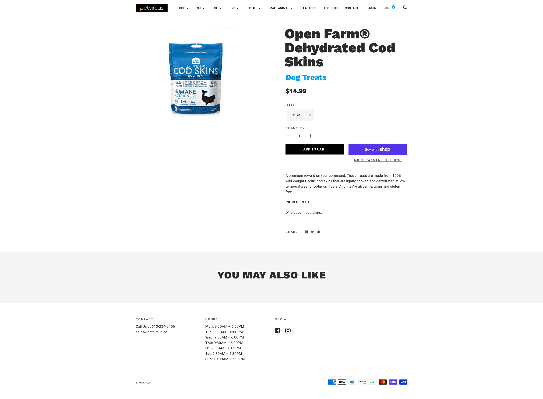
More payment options (378, 160)
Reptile (251, 8)
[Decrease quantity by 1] (288, 136)
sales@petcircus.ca (151, 332)
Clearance (307, 8)
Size (291, 104)
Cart (388, 8)
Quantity (295, 128)
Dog (182, 8)
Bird (232, 8)
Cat (198, 8)
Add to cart (314, 149)
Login (371, 8)
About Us (330, 8)
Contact (351, 8)
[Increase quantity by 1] (310, 136)
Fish (215, 8)
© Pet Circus (143, 382)
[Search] (405, 8)
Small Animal (278, 8)
